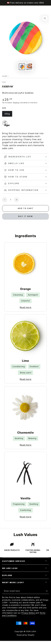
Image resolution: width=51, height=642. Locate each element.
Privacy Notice (28, 613)
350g (8, 115)
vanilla (12, 145)
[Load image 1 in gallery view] (22, 67)
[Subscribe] (47, 591)
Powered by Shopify (25, 635)
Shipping (16, 102)
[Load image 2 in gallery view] (29, 67)
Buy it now (25, 216)
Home (4, 76)
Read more (25, 307)
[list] (25, 547)
